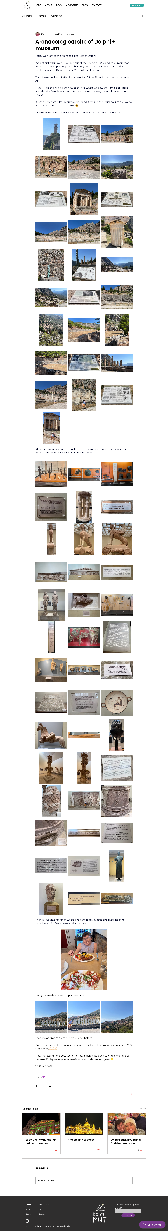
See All (143, 1108)
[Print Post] (62, 1086)
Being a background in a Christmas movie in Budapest (126, 1141)
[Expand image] (51, 134)
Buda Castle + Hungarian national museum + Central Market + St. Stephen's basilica (41, 1141)
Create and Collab (63, 1226)
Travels (42, 15)
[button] (142, 16)
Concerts (56, 15)
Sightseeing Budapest (82, 1139)
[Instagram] (27, 1221)
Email (118, 1208)
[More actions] (131, 33)
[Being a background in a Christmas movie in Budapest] (127, 1124)
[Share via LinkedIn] (49, 1086)
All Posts (27, 15)
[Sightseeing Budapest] (84, 1124)
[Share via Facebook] (36, 1086)
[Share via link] (56, 1086)
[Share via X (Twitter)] (43, 1086)
